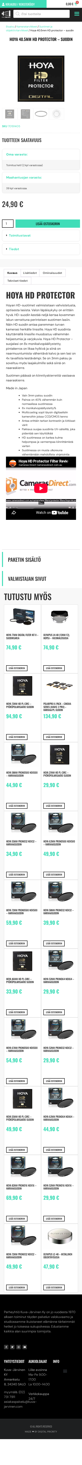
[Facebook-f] (6, 1347)
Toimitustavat (20, 235)
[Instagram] (18, 1347)
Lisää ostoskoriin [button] (17, 668)
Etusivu (10, 26)
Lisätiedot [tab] (30, 273)
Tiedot (14, 249)
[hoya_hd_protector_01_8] (41, 78)
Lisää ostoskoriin (48, 223)
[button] (41, 235)
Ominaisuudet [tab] (52, 273)
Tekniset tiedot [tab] (17, 280)
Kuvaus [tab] (12, 273)
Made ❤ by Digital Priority (41, 1431)
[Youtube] (24, 1347)
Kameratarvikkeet (27, 26)
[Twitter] (12, 1347)
